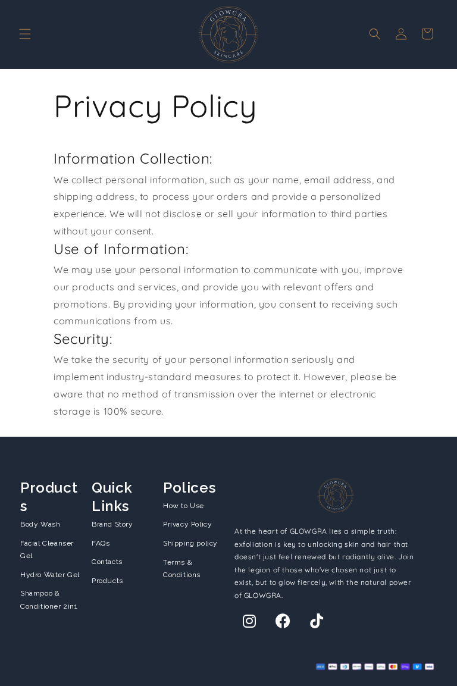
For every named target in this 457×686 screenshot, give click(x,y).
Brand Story (112, 524)
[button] (25, 34)
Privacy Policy (187, 524)
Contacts (107, 561)
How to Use (183, 506)
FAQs (100, 543)
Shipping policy (190, 543)
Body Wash (40, 524)
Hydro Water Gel (50, 575)
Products (107, 581)
